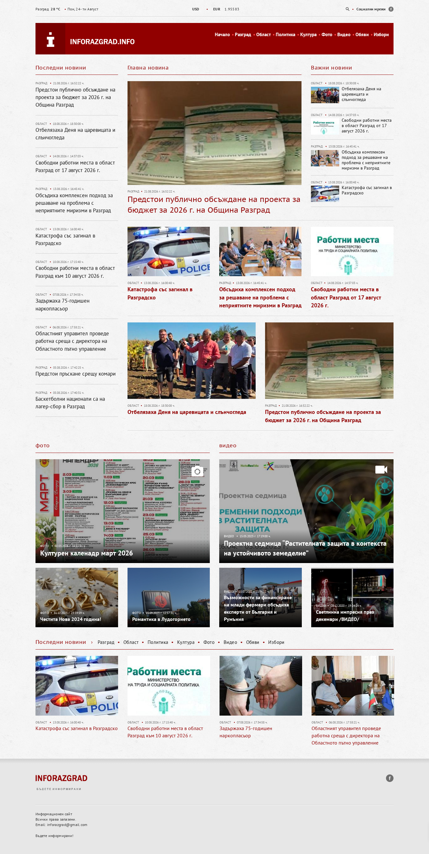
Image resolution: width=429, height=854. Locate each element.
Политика (285, 34)
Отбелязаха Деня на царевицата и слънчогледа (361, 94)
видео (227, 445)
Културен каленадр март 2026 (86, 553)
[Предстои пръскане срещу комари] (355, 686)
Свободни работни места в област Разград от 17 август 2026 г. (367, 125)
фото (42, 445)
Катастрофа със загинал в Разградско (367, 190)
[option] (214, 9)
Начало (222, 34)
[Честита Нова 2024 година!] (76, 597)
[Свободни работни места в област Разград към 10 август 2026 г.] (79, 686)
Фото (327, 34)
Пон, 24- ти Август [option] (66, 9)
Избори (381, 34)
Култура (308, 34)
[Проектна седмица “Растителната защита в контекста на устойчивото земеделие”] (306, 510)
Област (263, 34)
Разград (243, 34)
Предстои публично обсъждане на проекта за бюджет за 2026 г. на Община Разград (75, 97)
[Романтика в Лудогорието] (169, 597)
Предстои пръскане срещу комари (75, 373)
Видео (343, 34)
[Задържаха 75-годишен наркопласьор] (171, 686)
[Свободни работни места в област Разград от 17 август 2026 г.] (352, 253)
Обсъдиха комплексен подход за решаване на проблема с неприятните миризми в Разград (366, 160)
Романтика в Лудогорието (161, 619)
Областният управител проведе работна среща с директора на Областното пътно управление (72, 341)
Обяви (362, 34)
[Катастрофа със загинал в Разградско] (169, 253)
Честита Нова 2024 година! (70, 619)
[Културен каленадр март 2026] (122, 510)
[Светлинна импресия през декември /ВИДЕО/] (352, 597)
